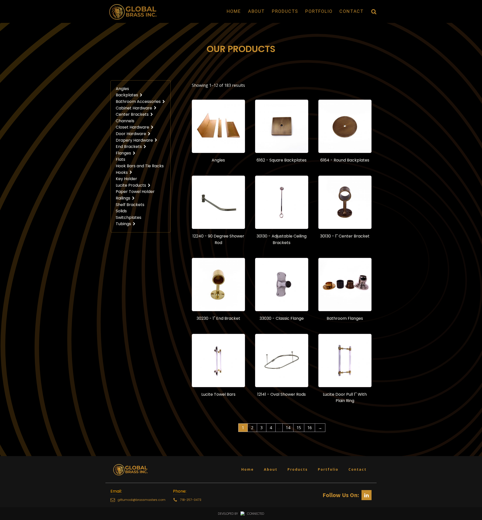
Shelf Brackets (130, 205)
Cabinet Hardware (134, 108)
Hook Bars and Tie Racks (140, 166)
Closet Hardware (132, 127)
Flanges (123, 153)
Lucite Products (131, 185)
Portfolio (318, 11)
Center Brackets (132, 114)
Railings (123, 198)
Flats (120, 159)
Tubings (123, 224)
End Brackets (129, 146)
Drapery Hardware (134, 140)
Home (234, 11)
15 (298, 427)
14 (288, 427)
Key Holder (126, 179)
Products (285, 11)
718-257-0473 (190, 500)
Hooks (122, 172)
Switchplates (128, 217)
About (256, 11)
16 (309, 427)
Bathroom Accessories (138, 101)
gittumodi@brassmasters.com (141, 500)
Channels (125, 121)
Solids (121, 211)
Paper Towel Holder (135, 191)
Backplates (127, 95)
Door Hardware (131, 134)
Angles (122, 89)
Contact (351, 11)
